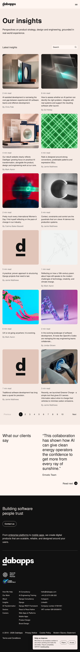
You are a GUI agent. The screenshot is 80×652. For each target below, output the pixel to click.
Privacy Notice (31, 632)
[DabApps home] (9, 4)
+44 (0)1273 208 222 (49, 595)
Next (74, 414)
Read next (68, 483)
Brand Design (24, 623)
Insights (5, 602)
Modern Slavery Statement (64, 632)
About (4, 599)
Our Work (6, 595)
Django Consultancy (26, 599)
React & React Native (27, 609)
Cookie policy (44, 647)
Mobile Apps (23, 616)
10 (62, 414)
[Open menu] (76, 4)
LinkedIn (44, 602)
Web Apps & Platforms (27, 613)
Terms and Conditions (11, 638)
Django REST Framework (28, 606)
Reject (64, 642)
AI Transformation (9, 606)
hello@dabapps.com (48, 592)
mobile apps (38, 535)
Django (21, 602)
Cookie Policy (45, 632)
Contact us (9, 523)
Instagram (44, 599)
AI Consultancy (24, 592)
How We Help (7, 592)
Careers (5, 613)
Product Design (24, 620)
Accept (72, 642)
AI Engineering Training (27, 595)
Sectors (5, 609)
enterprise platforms (18, 535)
